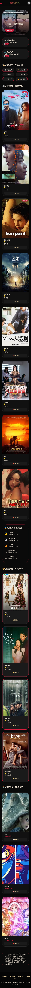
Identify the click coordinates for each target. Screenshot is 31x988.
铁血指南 (12, 977)
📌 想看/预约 (15, 139)
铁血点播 (7, 44)
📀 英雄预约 (15, 620)
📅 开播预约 (15, 839)
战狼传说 (5, 977)
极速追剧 (7, 56)
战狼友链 (20, 977)
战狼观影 (9, 30)
